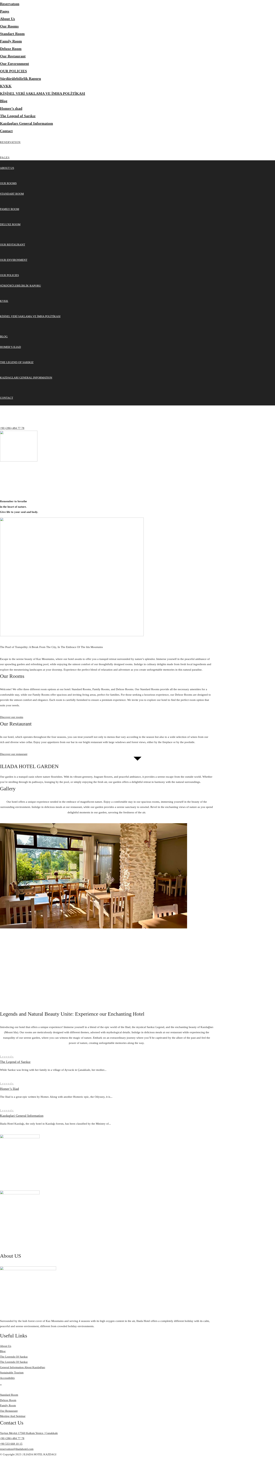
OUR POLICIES (13, 71)
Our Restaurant (13, 56)
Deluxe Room (11, 49)
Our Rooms (9, 26)
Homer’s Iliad (9, 1089)
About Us (7, 19)
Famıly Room (11, 41)
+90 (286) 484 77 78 (12, 428)
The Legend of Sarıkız (18, 116)
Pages (4, 11)
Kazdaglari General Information (21, 1116)
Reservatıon (9, 4)
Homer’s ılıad (11, 108)
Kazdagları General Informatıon (26, 123)
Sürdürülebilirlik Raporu (20, 78)
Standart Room (12, 34)
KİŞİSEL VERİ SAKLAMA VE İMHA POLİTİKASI (42, 93)
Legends (7, 1056)
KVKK (6, 86)
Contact (6, 131)
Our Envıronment (14, 63)
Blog (3, 101)
